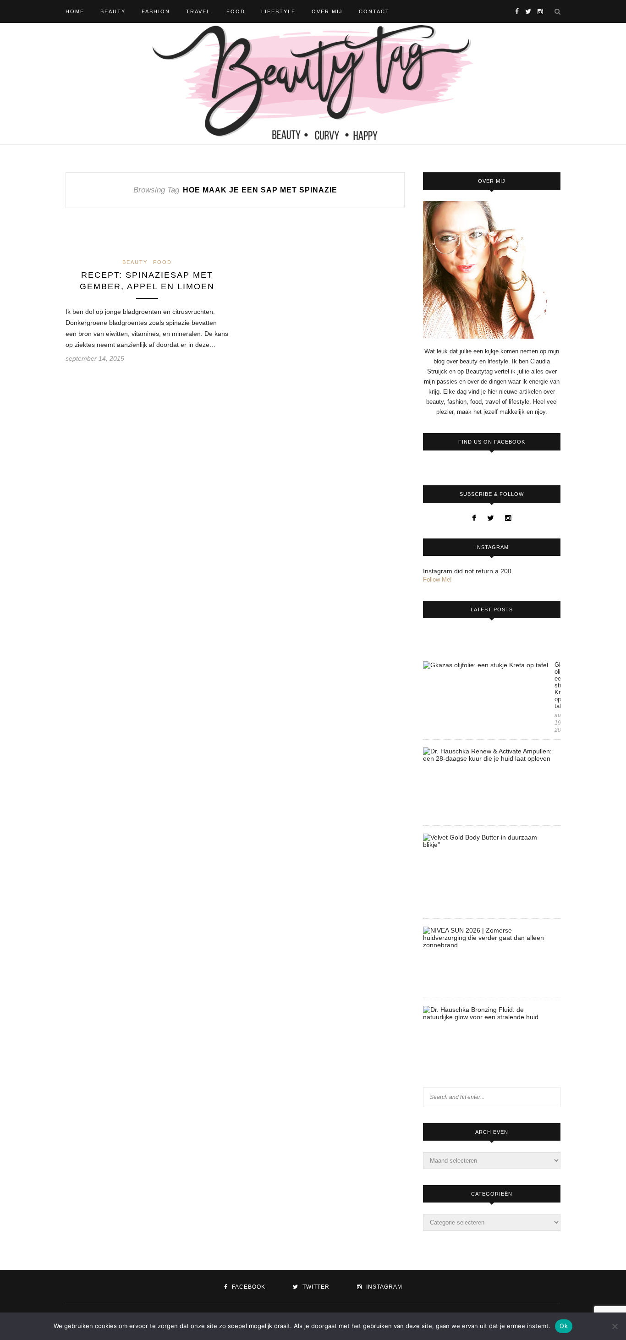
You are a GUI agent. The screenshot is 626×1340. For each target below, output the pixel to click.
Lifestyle (278, 11)
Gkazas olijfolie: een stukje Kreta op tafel (557, 685)
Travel (198, 11)
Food (235, 11)
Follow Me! (437, 579)
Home (75, 11)
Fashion (156, 11)
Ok (564, 1325)
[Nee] (614, 1326)
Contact (374, 11)
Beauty (113, 11)
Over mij (327, 11)
